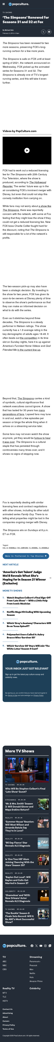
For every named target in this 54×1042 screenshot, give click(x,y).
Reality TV (9, 988)
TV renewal (33, 548)
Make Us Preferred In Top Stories (25, 556)
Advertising (8, 1013)
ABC (4, 961)
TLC (4, 996)
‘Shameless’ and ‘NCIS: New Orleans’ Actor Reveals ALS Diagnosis (17, 898)
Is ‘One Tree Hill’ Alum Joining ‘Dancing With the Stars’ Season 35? (19, 862)
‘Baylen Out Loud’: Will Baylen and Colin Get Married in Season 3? (18, 880)
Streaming (10, 800)
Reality (9, 818)
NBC (5, 965)
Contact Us (7, 1009)
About (5, 1017)
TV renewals (44, 548)
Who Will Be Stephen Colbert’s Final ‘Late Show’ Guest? (25, 790)
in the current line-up (28, 349)
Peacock (33, 965)
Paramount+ (35, 961)
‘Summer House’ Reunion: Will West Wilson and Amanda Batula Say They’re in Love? (19, 826)
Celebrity (10, 891)
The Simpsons (11, 210)
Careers (6, 1021)
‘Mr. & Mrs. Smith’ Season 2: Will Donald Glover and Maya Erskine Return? (19, 806)
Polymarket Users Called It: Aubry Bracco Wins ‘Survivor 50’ (25, 636)
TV (4, 956)
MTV (5, 992)
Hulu (32, 977)
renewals (12, 548)
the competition (28, 338)
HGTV (5, 1000)
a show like (45, 206)
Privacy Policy (38, 695)
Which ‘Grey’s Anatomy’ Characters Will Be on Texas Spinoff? (29, 625)
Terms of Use (12, 695)
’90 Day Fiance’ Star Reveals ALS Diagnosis (17, 844)
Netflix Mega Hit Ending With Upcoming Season (29, 613)
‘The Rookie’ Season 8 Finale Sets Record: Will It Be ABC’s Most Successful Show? (19, 917)
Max (31, 969)
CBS (4, 969)
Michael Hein (9, 30)
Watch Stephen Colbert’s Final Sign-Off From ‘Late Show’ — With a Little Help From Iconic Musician (29, 600)
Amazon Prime (36, 981)
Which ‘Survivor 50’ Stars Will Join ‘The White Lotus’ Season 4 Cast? (28, 647)
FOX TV (5, 548)
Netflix (32, 973)
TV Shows (7, 12)
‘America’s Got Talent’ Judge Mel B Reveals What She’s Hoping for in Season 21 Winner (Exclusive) (24, 577)
